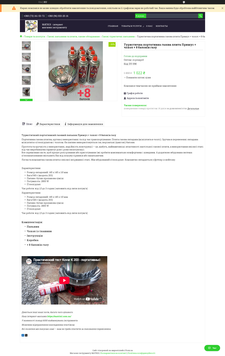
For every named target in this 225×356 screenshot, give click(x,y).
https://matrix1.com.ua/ (59, 316)
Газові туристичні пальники (118, 36)
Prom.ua (129, 350)
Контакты (162, 26)
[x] (26, 335)
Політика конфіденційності (141, 353)
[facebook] (23, 335)
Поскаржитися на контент (113, 353)
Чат (214, 348)
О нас (149, 26)
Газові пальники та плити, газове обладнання (73, 36)
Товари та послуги (34, 36)
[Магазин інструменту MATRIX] (31, 26)
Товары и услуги (131, 26)
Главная (113, 26)
